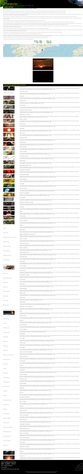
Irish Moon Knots (22, 160)
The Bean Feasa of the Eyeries (25, 114)
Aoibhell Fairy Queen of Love (24, 428)
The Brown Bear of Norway (24, 174)
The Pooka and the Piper (24, 356)
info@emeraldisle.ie (8, 465)
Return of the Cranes (23, 238)
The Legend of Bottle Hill (24, 243)
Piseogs (21, 311)
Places (13, 5)
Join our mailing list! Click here (8, 462)
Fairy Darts (21, 320)
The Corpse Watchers (23, 329)
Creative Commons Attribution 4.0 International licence (40, 471)
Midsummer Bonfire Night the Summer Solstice (27, 234)
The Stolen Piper (22, 279)
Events (33, 5)
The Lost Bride (22, 338)
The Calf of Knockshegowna (24, 437)
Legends (11, 5)
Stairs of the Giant (23, 401)
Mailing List (29, 5)
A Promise (21, 365)
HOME (2, 463)
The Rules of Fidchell (23, 119)
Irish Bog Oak (22, 96)
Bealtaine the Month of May (24, 252)
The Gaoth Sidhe (22, 297)
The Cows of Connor (23, 188)
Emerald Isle (7, 5)
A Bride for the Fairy (23, 410)
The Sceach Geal (22, 270)
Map (15, 5)
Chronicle (18, 5)
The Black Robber (23, 142)
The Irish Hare (22, 183)
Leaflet (73, 56)
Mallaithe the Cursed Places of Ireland (26, 202)
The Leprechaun (22, 442)
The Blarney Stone (23, 100)
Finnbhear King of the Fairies (24, 446)
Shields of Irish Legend (23, 137)
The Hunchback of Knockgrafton (25, 424)
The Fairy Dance (22, 347)
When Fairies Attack (23, 315)
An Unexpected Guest (23, 419)
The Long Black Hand (23, 256)
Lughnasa (21, 225)
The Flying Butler (23, 197)
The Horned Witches (23, 383)
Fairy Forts (21, 392)
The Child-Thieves (22, 105)
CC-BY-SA (82, 56)
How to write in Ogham (23, 91)
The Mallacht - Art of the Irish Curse (26, 306)
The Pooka (21, 451)
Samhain (21, 211)
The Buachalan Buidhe (23, 179)
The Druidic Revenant (23, 288)
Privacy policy (4, 467)
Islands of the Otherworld (24, 433)
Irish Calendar (22, 5)
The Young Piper (22, 261)
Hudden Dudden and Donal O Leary (25, 165)
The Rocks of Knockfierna (24, 415)
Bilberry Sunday (22, 229)
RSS (2, 465)
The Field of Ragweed (23, 374)
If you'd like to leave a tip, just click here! (10, 469)
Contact (26, 5)
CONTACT (13, 463)
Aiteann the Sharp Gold (23, 247)
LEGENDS (7, 463)
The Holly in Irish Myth (23, 220)
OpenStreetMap (78, 56)
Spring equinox (22, 128)
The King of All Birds (23, 151)
